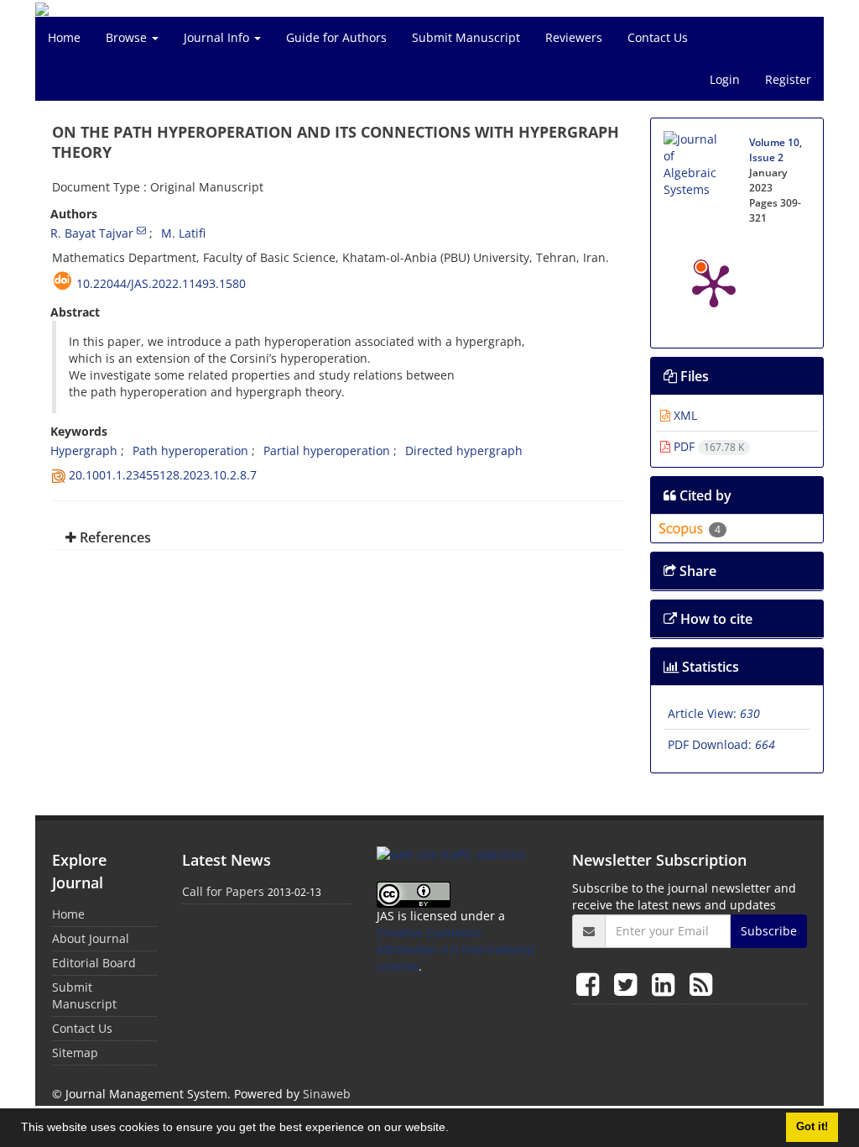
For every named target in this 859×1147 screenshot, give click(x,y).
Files (693, 376)
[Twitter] (629, 983)
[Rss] (700, 983)
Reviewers (573, 37)
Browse (128, 37)
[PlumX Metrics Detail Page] (714, 284)
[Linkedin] (666, 983)
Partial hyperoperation (326, 450)
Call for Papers (223, 891)
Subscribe (769, 931)
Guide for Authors (336, 37)
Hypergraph (83, 450)
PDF (707, 446)
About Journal (90, 938)
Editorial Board (94, 963)
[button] (454, 1129)
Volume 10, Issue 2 (775, 150)
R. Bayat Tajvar (91, 233)
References (113, 537)
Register (788, 79)
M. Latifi (183, 233)
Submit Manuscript (466, 37)
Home (64, 37)
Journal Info (218, 37)
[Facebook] (591, 983)
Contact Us (657, 37)
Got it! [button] (812, 1127)
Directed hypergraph (464, 450)
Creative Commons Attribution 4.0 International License (455, 949)
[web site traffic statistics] (451, 854)
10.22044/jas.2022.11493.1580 (161, 283)
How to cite (714, 619)
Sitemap (75, 1053)
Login (725, 79)
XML (683, 415)
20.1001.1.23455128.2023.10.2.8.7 (163, 475)
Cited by (703, 495)
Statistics (709, 666)
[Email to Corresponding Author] (141, 230)
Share (696, 571)
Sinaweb (327, 1094)
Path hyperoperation (190, 450)
